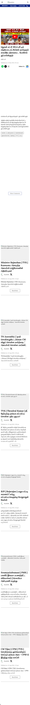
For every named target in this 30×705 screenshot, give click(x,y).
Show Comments (15, 193)
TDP (17, 135)
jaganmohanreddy (5, 135)
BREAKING (5, 5)
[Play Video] (15, 37)
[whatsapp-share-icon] (2, 67)
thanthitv (4, 132)
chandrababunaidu (19, 132)
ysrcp (20, 135)
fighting (12, 135)
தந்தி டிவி (3, 59)
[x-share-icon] (5, 67)
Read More (15, 290)
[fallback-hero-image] (15, 253)
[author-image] (2, 274)
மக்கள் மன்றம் (22, 5)
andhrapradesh (10, 132)
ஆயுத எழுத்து (13, 5)
